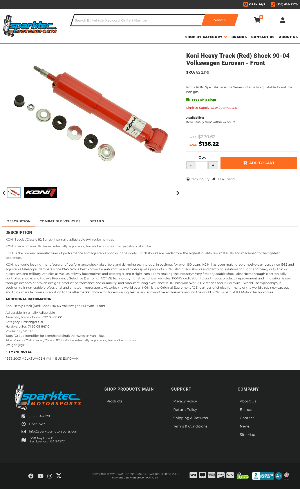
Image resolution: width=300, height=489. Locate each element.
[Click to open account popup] (283, 20)
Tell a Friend (225, 179)
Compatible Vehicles (60, 221)
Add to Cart (262, 163)
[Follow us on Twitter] (58, 476)
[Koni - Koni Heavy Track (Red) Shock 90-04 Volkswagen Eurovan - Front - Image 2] (40, 192)
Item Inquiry (200, 179)
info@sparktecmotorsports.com (53, 431)
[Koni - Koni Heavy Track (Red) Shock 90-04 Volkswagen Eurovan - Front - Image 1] (14, 192)
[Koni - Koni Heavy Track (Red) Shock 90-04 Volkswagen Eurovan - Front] (91, 113)
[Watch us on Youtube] (40, 476)
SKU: (190, 72)
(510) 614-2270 (39, 416)
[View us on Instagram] (49, 476)
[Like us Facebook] (31, 476)
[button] (154, 20)
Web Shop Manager (144, 477)
